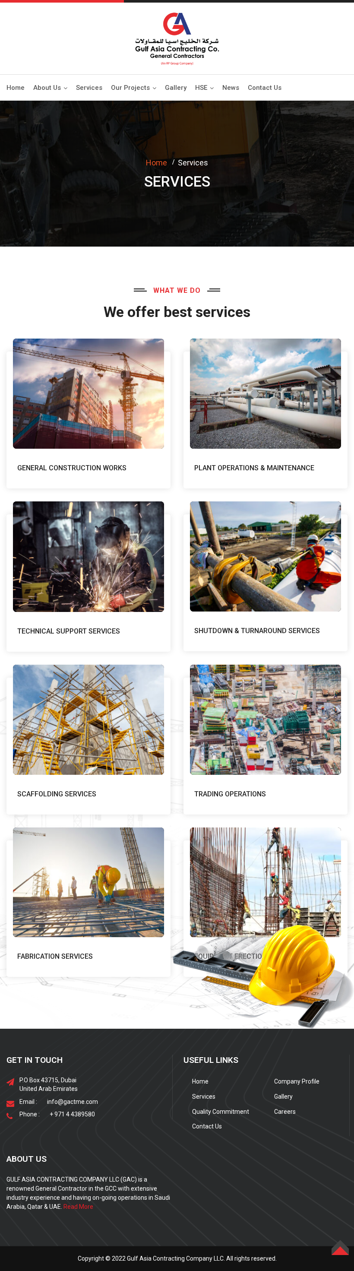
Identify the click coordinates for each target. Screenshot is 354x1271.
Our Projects (130, 88)
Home (15, 88)
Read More (78, 1206)
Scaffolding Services (56, 794)
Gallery (175, 88)
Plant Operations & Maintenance (255, 468)
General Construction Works (71, 468)
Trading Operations (230, 794)
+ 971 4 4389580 (72, 1114)
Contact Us (264, 88)
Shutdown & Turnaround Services (257, 631)
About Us (47, 88)
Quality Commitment (220, 1111)
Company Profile (296, 1081)
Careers (285, 1111)
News (230, 88)
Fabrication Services (55, 956)
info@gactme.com (72, 1101)
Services (89, 88)
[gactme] (177, 38)
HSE (201, 88)
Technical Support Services (68, 631)
